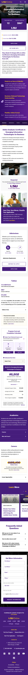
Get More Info (14, 48)
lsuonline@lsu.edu (20, 648)
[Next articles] (26, 491)
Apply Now (14, 43)
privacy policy (15, 594)
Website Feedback (19, 669)
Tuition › (18, 122)
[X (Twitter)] (18, 653)
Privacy (17, 664)
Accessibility (11, 664)
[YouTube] (23, 653)
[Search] (20, 1)
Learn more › (11, 323)
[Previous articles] (24, 491)
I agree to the (12, 594)
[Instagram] (4, 653)
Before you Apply (14, 264)
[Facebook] (14, 657)
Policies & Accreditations (14, 667)
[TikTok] (9, 653)
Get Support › (20, 635)
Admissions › (11, 122)
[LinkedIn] (14, 653)
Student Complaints (9, 669)
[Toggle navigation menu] (25, 1)
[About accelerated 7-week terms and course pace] (24, 339)
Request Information (14, 599)
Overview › (4, 122)
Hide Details (13, 384)
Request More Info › (20, 632)
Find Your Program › (8, 632)
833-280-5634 (8, 648)
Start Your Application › (10, 635)
